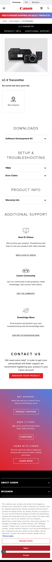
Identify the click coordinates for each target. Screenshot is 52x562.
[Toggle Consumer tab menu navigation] (4, 8)
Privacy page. (8, 536)
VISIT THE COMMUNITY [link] (26, 293)
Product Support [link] (26, 412)
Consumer (16, 2)
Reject (26, 548)
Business (35, 2)
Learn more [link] (26, 461)
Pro (26, 2)
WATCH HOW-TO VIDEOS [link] (26, 255)
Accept (26, 555)
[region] (26, 529)
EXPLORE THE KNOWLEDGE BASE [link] (26, 335)
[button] (26, 482)
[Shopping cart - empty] (41, 8)
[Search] (48, 8)
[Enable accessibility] (3, 551)
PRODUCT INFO (12, 31)
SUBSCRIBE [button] (26, 437)
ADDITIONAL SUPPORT (37, 31)
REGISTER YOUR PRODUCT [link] (26, 376)
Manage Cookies (26, 541)
